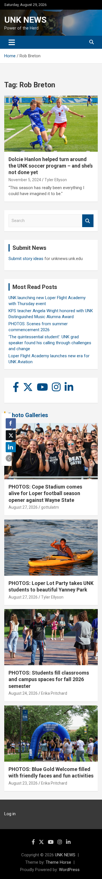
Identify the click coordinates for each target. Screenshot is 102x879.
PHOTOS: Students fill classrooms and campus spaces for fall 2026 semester (48, 679)
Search (88, 220)
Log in (10, 813)
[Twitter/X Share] (11, 435)
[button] (9, 458)
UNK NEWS (25, 20)
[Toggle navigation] (11, 42)
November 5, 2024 (24, 180)
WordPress (69, 869)
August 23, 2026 (23, 783)
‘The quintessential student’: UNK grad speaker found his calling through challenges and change (49, 342)
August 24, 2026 (23, 693)
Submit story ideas (25, 258)
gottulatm (50, 507)
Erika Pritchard (54, 693)
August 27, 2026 (23, 507)
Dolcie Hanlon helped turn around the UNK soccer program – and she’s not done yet (50, 166)
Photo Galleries (28, 415)
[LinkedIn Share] (11, 447)
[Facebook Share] (11, 423)
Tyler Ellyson (55, 180)
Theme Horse (58, 862)
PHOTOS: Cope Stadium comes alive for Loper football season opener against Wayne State (45, 493)
